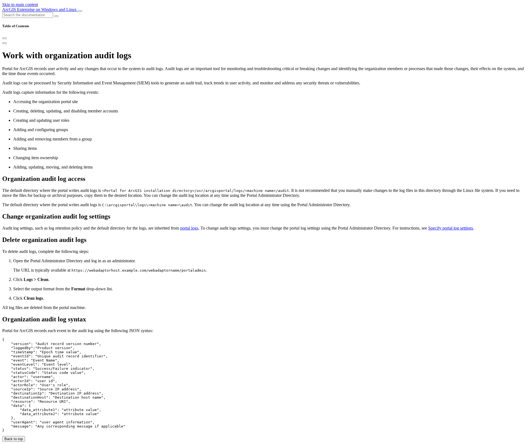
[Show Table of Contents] (4, 43)
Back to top (13, 439)
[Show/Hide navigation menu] (80, 11)
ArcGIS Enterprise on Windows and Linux (40, 9)
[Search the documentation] (56, 16)
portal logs (189, 228)
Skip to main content (20, 4)
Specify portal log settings (450, 228)
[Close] (4, 38)
